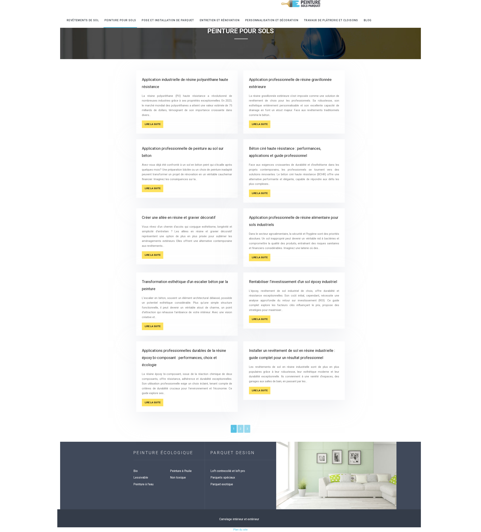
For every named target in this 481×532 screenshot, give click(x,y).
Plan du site (240, 529)
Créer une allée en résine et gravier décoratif (179, 217)
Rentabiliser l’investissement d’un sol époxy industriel (293, 281)
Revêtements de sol (83, 20)
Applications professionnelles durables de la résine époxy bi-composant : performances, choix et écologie (184, 357)
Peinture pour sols (120, 20)
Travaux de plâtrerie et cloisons (331, 20)
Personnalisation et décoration (271, 20)
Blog (368, 20)
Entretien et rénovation (220, 20)
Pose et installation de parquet (168, 20)
